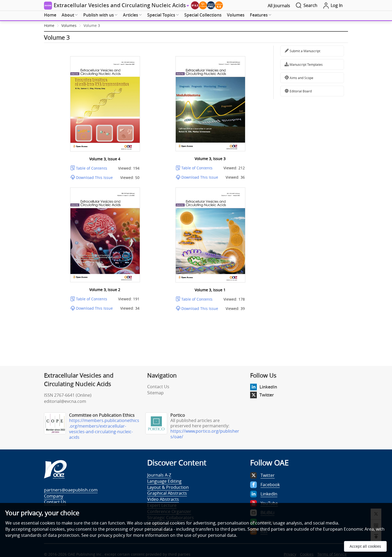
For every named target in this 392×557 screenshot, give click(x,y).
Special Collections (203, 15)
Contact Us (158, 387)
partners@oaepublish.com (71, 490)
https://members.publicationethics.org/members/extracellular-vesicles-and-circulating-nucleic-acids (104, 428)
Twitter (266, 395)
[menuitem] (50, 15)
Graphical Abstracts (167, 493)
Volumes (236, 15)
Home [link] (49, 25)
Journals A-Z (159, 475)
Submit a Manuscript (304, 51)
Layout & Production (168, 487)
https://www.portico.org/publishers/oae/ (204, 434)
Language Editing (164, 481)
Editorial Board (300, 91)
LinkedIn (268, 387)
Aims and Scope (301, 78)
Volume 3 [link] (91, 25)
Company (53, 496)
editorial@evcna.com (65, 401)
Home (50, 15)
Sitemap (155, 393)
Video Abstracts (163, 499)
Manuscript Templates (306, 64)
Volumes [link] (69, 25)
